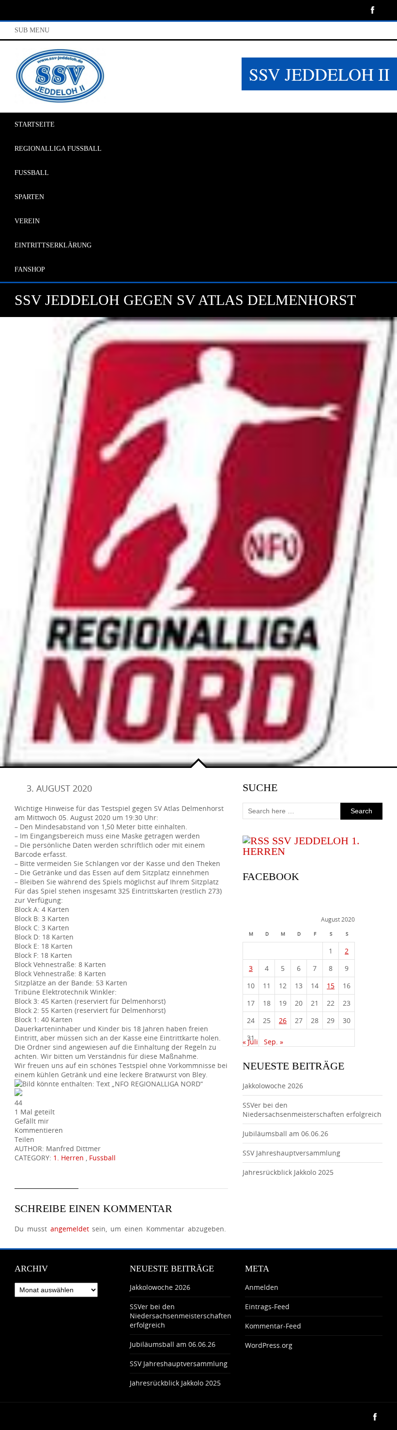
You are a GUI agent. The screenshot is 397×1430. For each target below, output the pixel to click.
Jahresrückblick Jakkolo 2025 (288, 1172)
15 (331, 985)
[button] (121, 1097)
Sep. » (273, 1041)
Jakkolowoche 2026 (273, 1085)
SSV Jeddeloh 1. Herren (301, 846)
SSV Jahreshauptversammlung (291, 1152)
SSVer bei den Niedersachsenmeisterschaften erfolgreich (312, 1109)
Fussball (102, 1157)
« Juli (250, 1041)
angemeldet (69, 1228)
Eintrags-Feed (267, 1306)
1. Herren (68, 1157)
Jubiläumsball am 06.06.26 (285, 1133)
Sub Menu (32, 30)
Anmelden (261, 1287)
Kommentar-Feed (273, 1325)
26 (283, 1020)
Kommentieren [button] (39, 1130)
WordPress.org (268, 1345)
